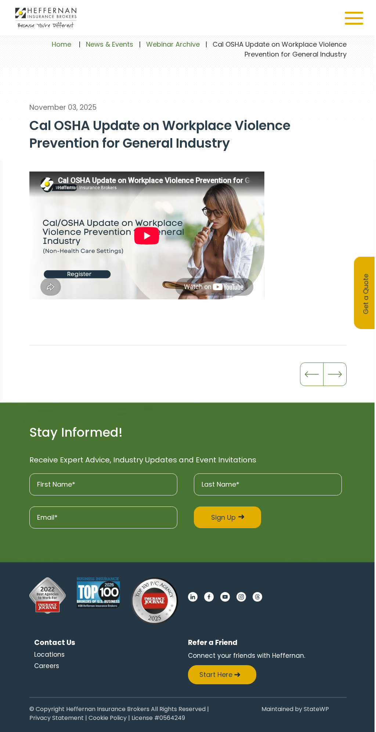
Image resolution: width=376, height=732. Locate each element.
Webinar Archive (173, 44)
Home (61, 44)
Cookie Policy (107, 718)
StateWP (316, 709)
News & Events (109, 44)
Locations (49, 654)
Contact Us (54, 643)
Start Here (215, 674)
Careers (46, 665)
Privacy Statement (56, 718)
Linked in (193, 597)
